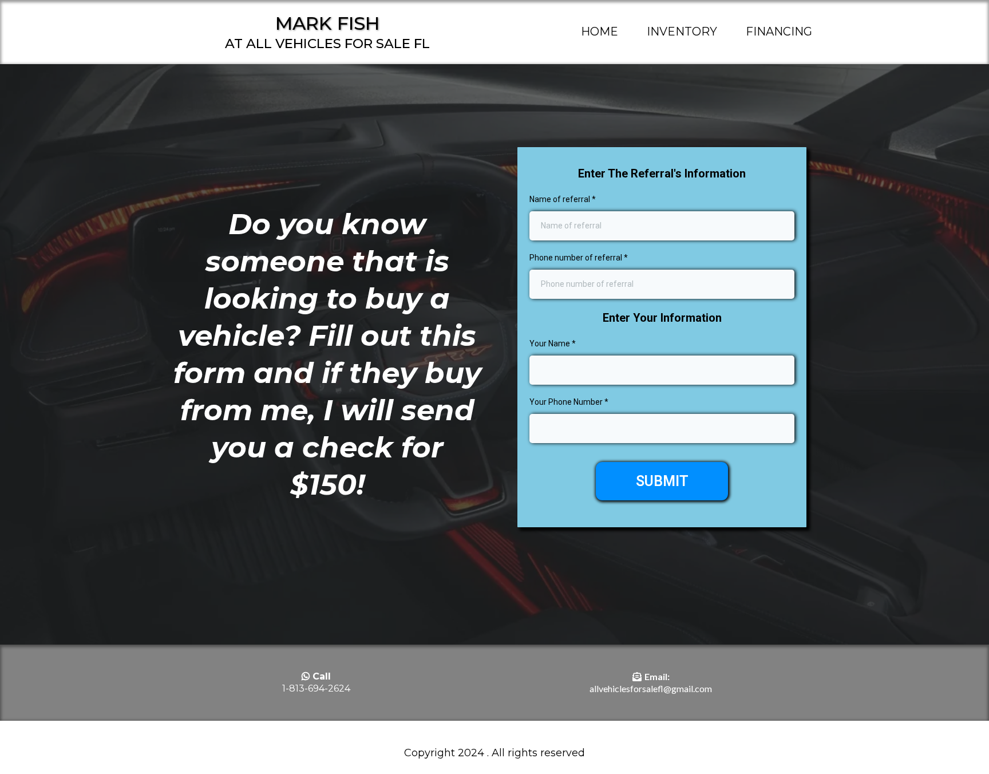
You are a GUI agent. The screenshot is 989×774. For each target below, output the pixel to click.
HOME (599, 31)
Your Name (552, 343)
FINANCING (779, 31)
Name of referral (562, 199)
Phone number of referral (578, 257)
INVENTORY (682, 31)
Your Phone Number (568, 401)
